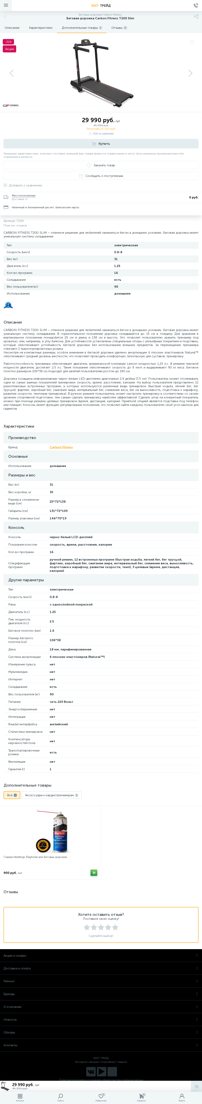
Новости (10, 1019)
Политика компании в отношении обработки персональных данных (101, 1079)
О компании (12, 1007)
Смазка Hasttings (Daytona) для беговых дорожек (35, 857)
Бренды (9, 994)
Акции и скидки (15, 955)
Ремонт (9, 981)
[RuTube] (101, 1071)
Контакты (10, 1045)
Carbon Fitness (61, 447)
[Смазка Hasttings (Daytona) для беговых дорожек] (50, 831)
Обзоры (9, 1032)
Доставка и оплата (17, 968)
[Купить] (94, 873)
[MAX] (112, 1071)
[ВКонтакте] (91, 1071)
